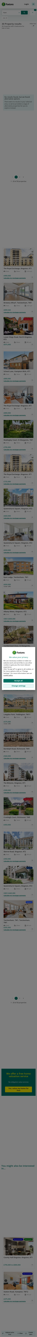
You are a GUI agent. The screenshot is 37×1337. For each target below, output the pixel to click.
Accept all (18, 681)
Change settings (18, 686)
